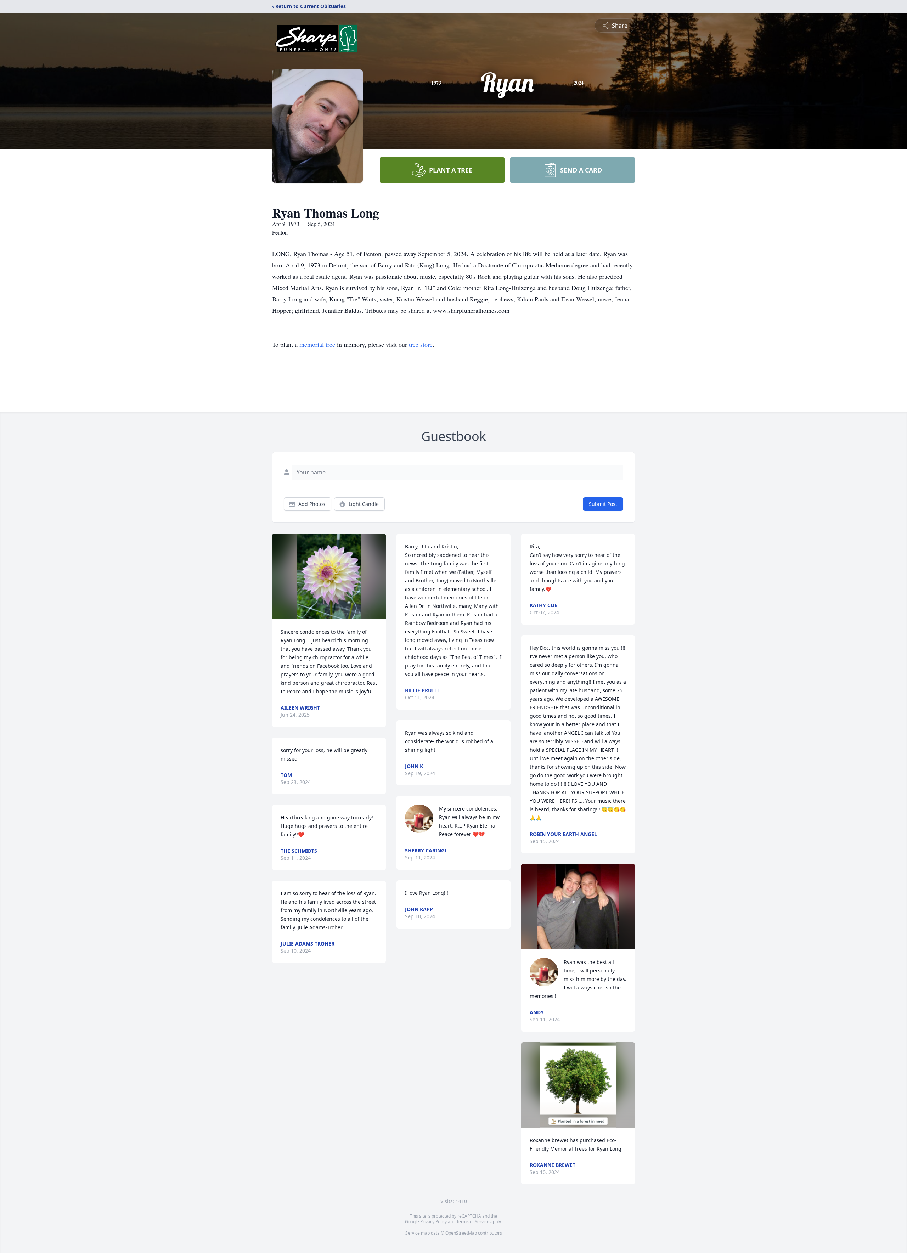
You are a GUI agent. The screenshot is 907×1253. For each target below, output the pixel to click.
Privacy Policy (433, 1222)
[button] (329, 576)
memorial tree (317, 344)
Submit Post (603, 504)
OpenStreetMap (461, 1233)
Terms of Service (472, 1222)
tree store (421, 344)
